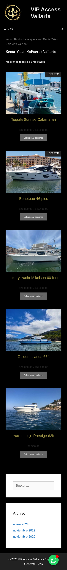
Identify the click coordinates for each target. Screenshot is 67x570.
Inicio (9, 39)
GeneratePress (33, 564)
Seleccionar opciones (33, 138)
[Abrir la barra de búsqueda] (62, 29)
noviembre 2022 (24, 530)
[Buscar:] (33, 485)
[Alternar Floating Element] (53, 560)
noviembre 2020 (24, 536)
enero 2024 (20, 524)
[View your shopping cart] (52, 29)
